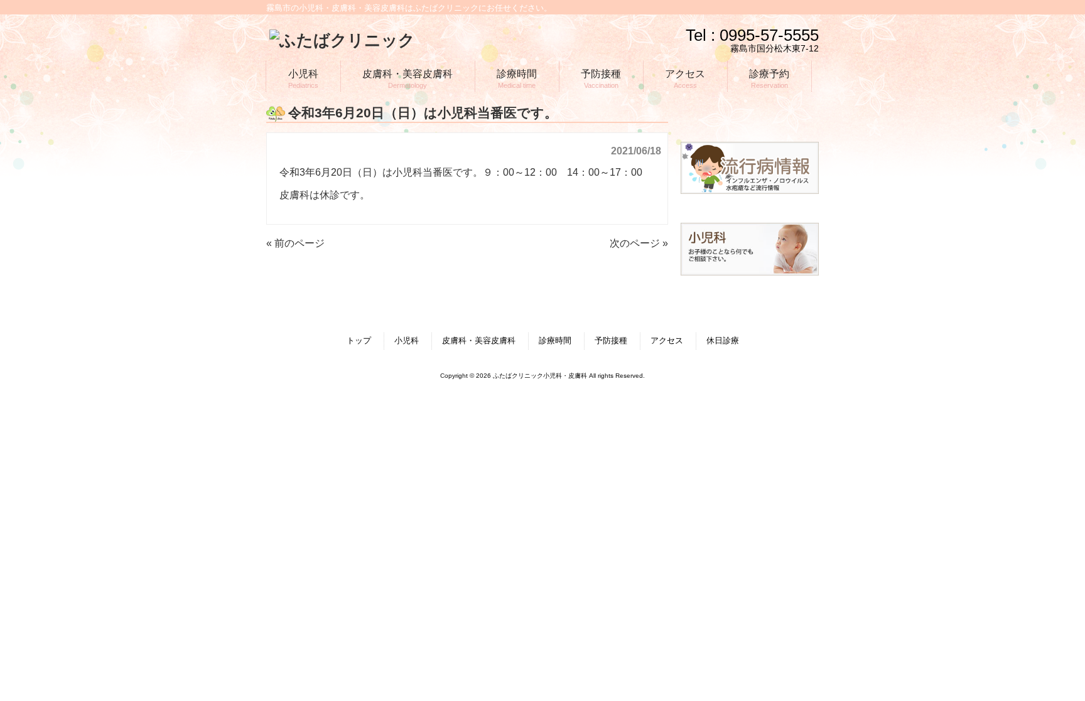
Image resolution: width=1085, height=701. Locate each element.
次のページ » (639, 243)
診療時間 (555, 340)
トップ (359, 340)
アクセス (666, 340)
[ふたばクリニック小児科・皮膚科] (342, 40)
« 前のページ (295, 243)
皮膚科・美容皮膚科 (479, 340)
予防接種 (611, 340)
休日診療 (722, 340)
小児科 (406, 340)
